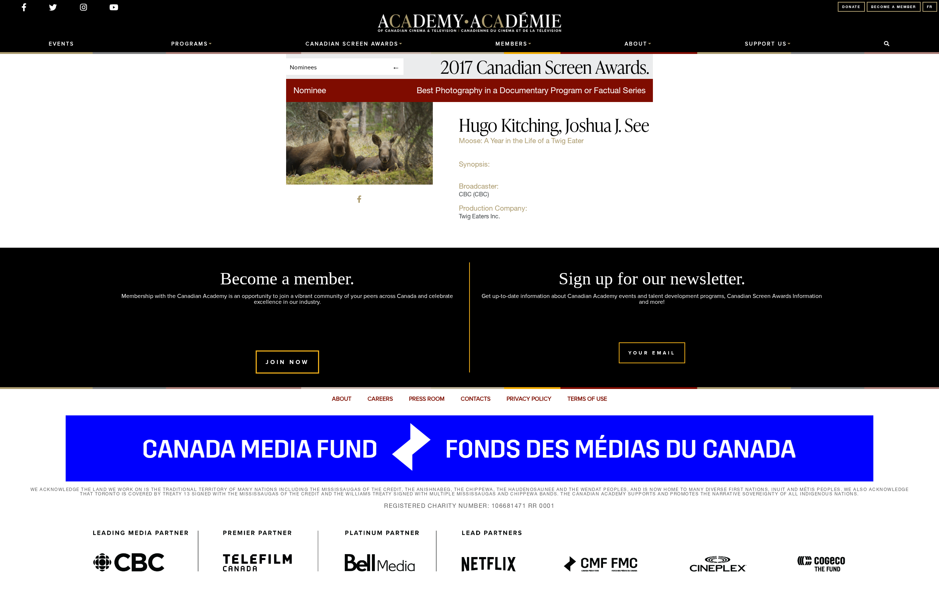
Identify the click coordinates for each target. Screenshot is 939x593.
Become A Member (893, 7)
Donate (851, 7)
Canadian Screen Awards (352, 44)
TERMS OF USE (587, 399)
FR (930, 7)
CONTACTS (475, 399)
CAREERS (380, 399)
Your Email (652, 352)
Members (511, 44)
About (636, 44)
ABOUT (341, 399)
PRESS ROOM (427, 399)
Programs (189, 44)
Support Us (766, 44)
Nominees (303, 67)
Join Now (287, 362)
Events (61, 44)
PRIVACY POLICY (529, 399)
